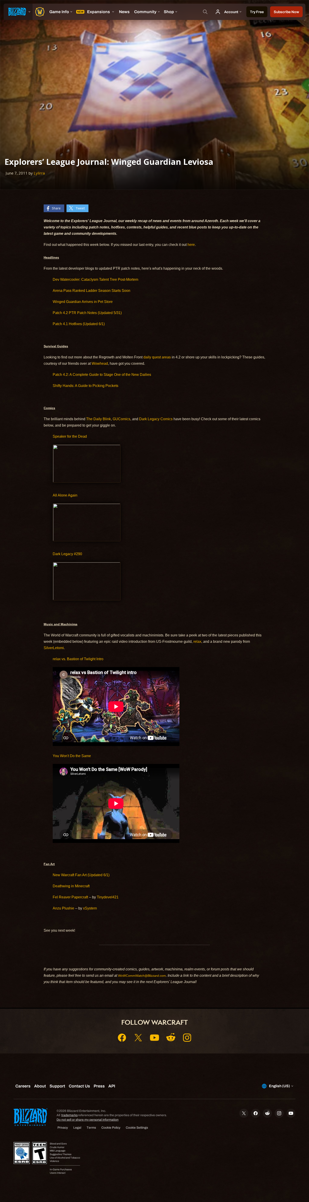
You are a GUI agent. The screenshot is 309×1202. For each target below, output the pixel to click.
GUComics (121, 419)
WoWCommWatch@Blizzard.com (142, 975)
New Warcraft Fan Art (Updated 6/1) (81, 875)
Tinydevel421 (108, 897)
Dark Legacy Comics (156, 419)
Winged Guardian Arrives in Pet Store (83, 302)
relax (197, 641)
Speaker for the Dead (70, 436)
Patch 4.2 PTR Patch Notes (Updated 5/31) (87, 313)
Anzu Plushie (63, 908)
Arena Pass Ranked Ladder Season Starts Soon (91, 291)
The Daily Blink (98, 419)
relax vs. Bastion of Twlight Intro (78, 659)
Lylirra (39, 173)
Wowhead (100, 363)
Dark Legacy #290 (67, 554)
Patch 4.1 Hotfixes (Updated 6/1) (79, 324)
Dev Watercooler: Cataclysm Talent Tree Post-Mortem (95, 279)
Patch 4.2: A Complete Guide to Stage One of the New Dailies (102, 375)
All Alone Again (65, 495)
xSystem (90, 908)
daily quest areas (157, 357)
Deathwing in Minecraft (71, 886)
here (191, 245)
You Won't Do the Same (72, 756)
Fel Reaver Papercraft (70, 897)
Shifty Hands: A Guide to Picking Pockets (85, 386)
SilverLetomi (54, 648)
